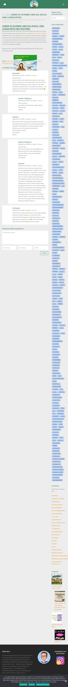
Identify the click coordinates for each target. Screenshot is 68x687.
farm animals (56, 116)
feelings (61, 118)
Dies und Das (57, 84)
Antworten (34, 75)
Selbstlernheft (56, 362)
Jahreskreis (20, 20)
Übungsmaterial (57, 480)
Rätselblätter (56, 330)
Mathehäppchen (56, 266)
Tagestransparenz (57, 397)
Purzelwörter (56, 309)
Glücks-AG (61, 156)
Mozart (54, 276)
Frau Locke (55, 516)
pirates (54, 303)
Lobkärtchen (55, 250)
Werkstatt (55, 437)
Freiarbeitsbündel (57, 137)
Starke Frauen (56, 383)
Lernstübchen (56, 528)
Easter (54, 94)
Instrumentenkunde (57, 177)
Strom (61, 389)
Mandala (55, 260)
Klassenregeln (56, 210)
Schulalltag (56, 359)
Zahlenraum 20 (56, 464)
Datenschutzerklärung (43, 684)
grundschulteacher (57, 504)
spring (54, 381)
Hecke (61, 169)
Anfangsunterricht (57, 44)
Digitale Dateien (57, 86)
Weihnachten (56, 429)
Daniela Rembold (7, 22)
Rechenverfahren (57, 317)
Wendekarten (55, 432)
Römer (63, 333)
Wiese (54, 440)
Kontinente (55, 220)
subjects (54, 391)
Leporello (55, 239)
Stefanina (16, 208)
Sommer (55, 370)
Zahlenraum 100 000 (58, 469)
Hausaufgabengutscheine (58, 167)
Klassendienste (56, 202)
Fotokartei (55, 132)
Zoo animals (56, 477)
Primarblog (55, 537)
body (54, 57)
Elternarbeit (55, 97)
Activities (55, 36)
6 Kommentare (18, 22)
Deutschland (55, 81)
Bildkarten (55, 54)
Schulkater (55, 495)
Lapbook (55, 236)
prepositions (55, 306)
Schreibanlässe (56, 354)
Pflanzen (60, 301)
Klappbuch (55, 199)
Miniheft (55, 271)
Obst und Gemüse (56, 290)
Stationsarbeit (56, 386)
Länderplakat (56, 255)
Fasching (55, 118)
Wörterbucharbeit (56, 453)
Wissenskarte (56, 448)
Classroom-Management (59, 65)
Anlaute (55, 46)
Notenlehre (55, 284)
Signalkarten (56, 365)
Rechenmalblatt (57, 311)
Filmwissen (55, 124)
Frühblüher (60, 140)
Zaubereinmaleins (57, 513)
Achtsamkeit (55, 30)
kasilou (54, 546)
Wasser (55, 426)
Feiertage (55, 121)
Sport (59, 375)
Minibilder (62, 268)
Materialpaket (56, 263)
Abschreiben (56, 28)
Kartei (61, 191)
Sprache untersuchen (58, 378)
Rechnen (55, 319)
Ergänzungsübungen (57, 102)
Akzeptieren (23, 684)
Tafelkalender (56, 394)
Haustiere (55, 169)
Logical (62, 250)
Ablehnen (31, 684)
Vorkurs (55, 424)
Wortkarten (56, 450)
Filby (61, 121)
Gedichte (62, 148)
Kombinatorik (55, 215)
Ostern (55, 298)
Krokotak (54, 543)
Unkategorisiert (38, 20)
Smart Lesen (56, 367)
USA (54, 413)
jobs (63, 185)
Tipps (62, 408)
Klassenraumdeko (58, 207)
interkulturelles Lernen (58, 183)
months (60, 274)
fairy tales (62, 110)
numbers (62, 285)
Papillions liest (56, 525)
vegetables (55, 416)
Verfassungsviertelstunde (58, 418)
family (61, 113)
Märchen (62, 279)
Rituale (61, 327)
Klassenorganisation (58, 204)
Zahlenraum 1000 (58, 472)
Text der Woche (56, 399)
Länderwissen (56, 258)
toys (54, 410)
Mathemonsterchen (57, 552)
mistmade (16, 73)
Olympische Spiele (57, 293)
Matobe (23, 35)
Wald (61, 424)
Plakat (60, 303)
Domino (55, 92)
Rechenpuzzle (56, 314)
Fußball (62, 142)
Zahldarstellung (56, 456)
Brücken (59, 57)
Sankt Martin (55, 343)
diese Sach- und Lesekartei (39, 33)
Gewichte (55, 156)
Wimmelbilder (56, 442)
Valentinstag (60, 413)
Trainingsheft (61, 410)
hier (3, 40)
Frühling (55, 142)
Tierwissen (55, 408)
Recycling (55, 325)
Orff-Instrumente (56, 295)
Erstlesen (62, 105)
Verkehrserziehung (57, 421)
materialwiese (56, 501)
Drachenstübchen (57, 507)
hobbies (61, 172)
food (63, 126)
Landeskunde (56, 234)
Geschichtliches (57, 153)
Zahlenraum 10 (56, 461)
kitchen (54, 193)
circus (62, 62)
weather (61, 426)
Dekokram (60, 76)
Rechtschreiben (57, 322)
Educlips (57, 641)
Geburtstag (55, 148)
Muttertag (55, 279)
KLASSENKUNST (57, 531)
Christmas (55, 62)
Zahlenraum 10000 (57, 474)
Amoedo (54, 540)
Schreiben (55, 357)
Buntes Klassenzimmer (58, 522)
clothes (54, 68)
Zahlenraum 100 (57, 466)
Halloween (56, 164)
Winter (55, 445)
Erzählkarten (55, 107)
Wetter (61, 437)
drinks (60, 92)
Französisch (56, 134)
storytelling (55, 389)
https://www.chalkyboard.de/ (60, 555)
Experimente (55, 110)
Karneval (55, 191)
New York (61, 282)
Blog (62, 54)
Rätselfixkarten (56, 333)
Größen (61, 161)
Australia (55, 49)
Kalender (55, 188)
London (55, 252)
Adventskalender (57, 38)
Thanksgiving (55, 402)
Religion (55, 327)
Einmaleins (62, 94)
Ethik (62, 108)
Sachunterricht (29, 20)
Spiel (54, 375)
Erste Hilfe (55, 105)
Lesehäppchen (56, 242)
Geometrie (55, 150)
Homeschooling (57, 175)
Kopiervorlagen (57, 226)
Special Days (56, 373)
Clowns (60, 68)
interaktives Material (58, 180)
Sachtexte (38, 61)
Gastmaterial (56, 145)
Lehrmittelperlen (56, 519)
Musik (60, 276)
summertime (61, 391)
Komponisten (56, 218)
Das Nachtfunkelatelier (58, 510)
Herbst (55, 172)
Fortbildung (55, 129)
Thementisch (56, 405)
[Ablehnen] (66, 681)
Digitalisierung (56, 89)
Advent (62, 36)
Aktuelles (10, 61)
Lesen (54, 244)
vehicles (62, 416)
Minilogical (62, 271)
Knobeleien (55, 212)
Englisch (55, 100)
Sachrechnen (56, 336)
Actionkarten (55, 33)
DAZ (54, 76)
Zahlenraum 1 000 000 (58, 458)
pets (54, 301)
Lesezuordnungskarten (58, 247)
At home (61, 46)
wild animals (60, 440)
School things (56, 351)
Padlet (60, 298)
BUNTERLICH (56, 534)
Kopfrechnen (56, 223)
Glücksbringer (56, 159)
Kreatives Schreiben (57, 228)
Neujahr (55, 282)
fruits (54, 140)
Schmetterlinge (56, 346)
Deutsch (55, 78)
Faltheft (55, 113)
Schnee (55, 349)
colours (54, 70)
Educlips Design (56, 549)
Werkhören (55, 434)
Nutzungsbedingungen (57, 287)
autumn (60, 49)
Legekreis (62, 236)
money (54, 274)
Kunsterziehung (57, 231)
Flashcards (56, 126)
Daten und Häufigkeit (57, 73)
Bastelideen (56, 52)
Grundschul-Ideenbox (58, 498)
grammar (54, 161)
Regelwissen (62, 325)
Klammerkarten (57, 196)
